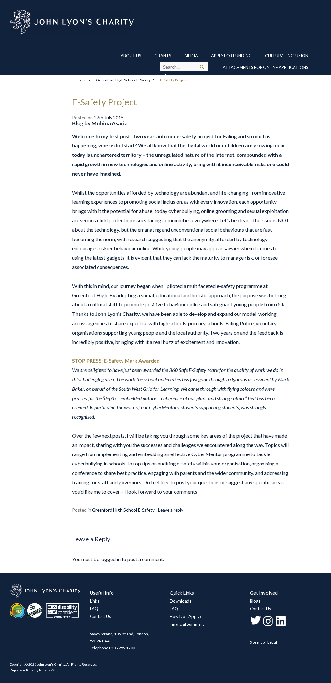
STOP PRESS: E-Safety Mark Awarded (116, 361)
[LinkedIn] (280, 625)
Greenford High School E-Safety (123, 80)
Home (81, 80)
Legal (272, 642)
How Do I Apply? (186, 616)
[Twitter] (255, 625)
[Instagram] (268, 625)
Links (94, 600)
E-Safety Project (104, 102)
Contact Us (100, 616)
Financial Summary (187, 624)
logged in (110, 559)
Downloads (180, 600)
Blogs (255, 600)
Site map (257, 642)
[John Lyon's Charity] (123, 22)
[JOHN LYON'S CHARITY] (45, 596)
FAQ (94, 608)
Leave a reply (170, 510)
